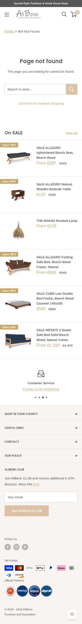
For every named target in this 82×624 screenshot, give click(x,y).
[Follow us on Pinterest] (25, 547)
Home (9, 31)
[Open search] (64, 14)
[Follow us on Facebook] (8, 547)
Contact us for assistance (41, 389)
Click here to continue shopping (41, 103)
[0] (74, 14)
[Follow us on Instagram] (16, 547)
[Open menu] (7, 14)
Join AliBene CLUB (26, 511)
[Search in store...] (71, 89)
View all (71, 133)
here (36, 484)
